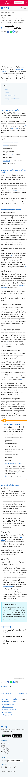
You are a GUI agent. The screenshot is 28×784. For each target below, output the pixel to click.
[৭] (26, 266)
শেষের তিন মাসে (5, 72)
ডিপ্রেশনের (7, 476)
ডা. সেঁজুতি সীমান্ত (17, 28)
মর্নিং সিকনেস (6, 161)
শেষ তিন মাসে (14, 128)
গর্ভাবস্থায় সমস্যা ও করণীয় (9, 699)
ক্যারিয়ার (3, 745)
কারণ (6, 90)
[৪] (23, 224)
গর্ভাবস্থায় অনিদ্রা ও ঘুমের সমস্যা (10, 710)
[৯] (21, 379)
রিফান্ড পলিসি (4, 753)
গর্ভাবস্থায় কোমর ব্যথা (7, 712)
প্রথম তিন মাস (19, 69)
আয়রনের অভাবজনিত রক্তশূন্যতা (11, 143)
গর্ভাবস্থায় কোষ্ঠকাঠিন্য (7, 715)
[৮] (7, 341)
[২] (1, 73)
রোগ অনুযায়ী (4, 761)
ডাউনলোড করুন (18, 3)
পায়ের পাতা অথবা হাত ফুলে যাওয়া (13, 464)
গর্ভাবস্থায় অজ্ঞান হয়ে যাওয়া (9, 702)
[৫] (11, 255)
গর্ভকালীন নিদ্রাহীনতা (8, 587)
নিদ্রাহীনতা (5, 146)
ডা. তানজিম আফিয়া (9, 26)
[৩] (25, 126)
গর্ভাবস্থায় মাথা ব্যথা (22, 694)
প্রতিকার (7, 93)
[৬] (25, 266)
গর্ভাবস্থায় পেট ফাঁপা (6, 694)
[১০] (18, 473)
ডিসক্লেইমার (4, 747)
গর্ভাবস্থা (3, 13)
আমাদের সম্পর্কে (5, 743)
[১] (26, 71)
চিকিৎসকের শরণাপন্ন (10, 96)
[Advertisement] (14, 50)
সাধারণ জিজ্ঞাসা (8, 102)
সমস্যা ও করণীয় (10, 13)
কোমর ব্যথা (10, 155)
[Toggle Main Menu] (25, 7)
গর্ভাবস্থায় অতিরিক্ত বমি (7, 707)
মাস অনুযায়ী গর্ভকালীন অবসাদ (12, 99)
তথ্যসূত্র (4, 686)
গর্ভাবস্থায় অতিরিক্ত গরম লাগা (9, 704)
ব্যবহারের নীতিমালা (5, 749)
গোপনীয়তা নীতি (5, 751)
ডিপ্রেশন (24, 190)
